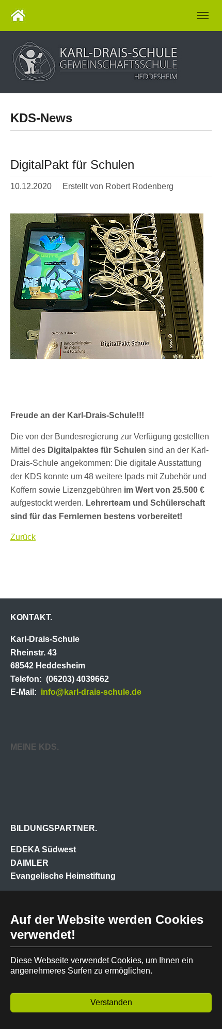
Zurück (23, 537)
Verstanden (111, 1002)
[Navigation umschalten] (203, 15)
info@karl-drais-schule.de (91, 692)
